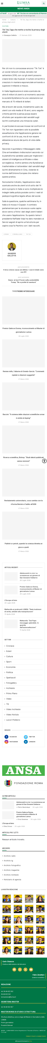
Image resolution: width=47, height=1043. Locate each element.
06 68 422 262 (8, 991)
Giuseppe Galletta (10, 35)
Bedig (30, 1041)
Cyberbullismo (17, 234)
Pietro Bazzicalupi (24, 807)
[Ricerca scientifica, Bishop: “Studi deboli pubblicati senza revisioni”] (23, 439)
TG (7, 704)
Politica (9, 672)
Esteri (8, 651)
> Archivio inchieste (10, 875)
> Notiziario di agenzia (11, 879)
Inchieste (10, 688)
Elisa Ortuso (8, 826)
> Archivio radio (9, 856)
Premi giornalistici (7, 1022)
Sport (8, 662)
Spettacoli (11, 677)
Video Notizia (12, 714)
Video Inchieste (13, 709)
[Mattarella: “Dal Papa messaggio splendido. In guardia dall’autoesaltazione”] (11, 624)
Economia (10, 667)
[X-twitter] (25, 969)
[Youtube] (31, 969)
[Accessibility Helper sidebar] (44, 461)
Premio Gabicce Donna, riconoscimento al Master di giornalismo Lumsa (31, 589)
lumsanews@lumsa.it (8, 997)
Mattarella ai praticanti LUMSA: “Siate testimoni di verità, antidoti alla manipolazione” (22, 610)
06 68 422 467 (8, 1007)
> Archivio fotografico (11, 865)
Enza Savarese (23, 819)
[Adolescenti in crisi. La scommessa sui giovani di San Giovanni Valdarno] (11, 576)
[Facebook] (14, 969)
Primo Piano (11, 693)
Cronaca (10, 646)
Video (8, 699)
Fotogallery (11, 683)
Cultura (12, 20)
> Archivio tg (7, 861)
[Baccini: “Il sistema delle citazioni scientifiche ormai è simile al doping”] (23, 396)
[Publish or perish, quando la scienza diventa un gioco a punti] (23, 526)
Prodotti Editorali (7, 1025)
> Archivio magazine (10, 870)
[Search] (44, 3)
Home (4, 20)
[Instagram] (20, 969)
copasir (6, 234)
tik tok (28, 234)
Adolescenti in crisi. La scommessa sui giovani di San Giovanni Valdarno (30, 575)
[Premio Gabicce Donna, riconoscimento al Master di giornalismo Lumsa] (23, 310)
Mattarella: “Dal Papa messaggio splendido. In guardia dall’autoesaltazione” (29, 624)
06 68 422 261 (6, 994)
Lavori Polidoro (13, 720)
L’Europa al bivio (10, 600)
